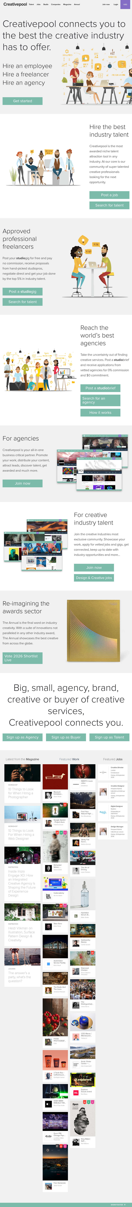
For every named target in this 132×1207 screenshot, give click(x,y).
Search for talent (109, 205)
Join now (106, 4)
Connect (49, 767)
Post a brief (100, 388)
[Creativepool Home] (15, 4)
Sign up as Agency (23, 737)
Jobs (38, 4)
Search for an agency (93, 400)
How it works (100, 412)
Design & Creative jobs (94, 578)
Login (116, 4)
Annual (77, 4)
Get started (22, 101)
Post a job (109, 195)
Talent (31, 4)
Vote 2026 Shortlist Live (21, 658)
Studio (45, 4)
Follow (75, 767)
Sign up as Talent (109, 737)
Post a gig (22, 291)
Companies (55, 4)
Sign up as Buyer (66, 737)
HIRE (125, 4)
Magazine (67, 4)
